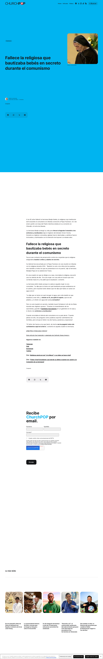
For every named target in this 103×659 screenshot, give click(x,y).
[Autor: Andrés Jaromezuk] (6, 99)
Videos (71, 3)
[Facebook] (76, 3)
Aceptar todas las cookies (92, 656)
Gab (27, 346)
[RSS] (86, 3)
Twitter (28, 351)
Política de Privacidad (51, 657)
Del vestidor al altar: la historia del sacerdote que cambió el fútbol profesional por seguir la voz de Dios (88, 627)
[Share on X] (19, 115)
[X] (78, 3)
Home (59, 3)
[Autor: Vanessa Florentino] (82, 611)
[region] (51, 656)
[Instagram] (81, 3)
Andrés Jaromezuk (13, 98)
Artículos (65, 3)
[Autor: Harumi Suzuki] (7, 611)
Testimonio (8, 41)
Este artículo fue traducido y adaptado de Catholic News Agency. (47, 335)
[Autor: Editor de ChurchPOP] (45, 611)
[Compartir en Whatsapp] (13, 115)
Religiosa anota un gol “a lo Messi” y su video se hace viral (50, 355)
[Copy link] (25, 115)
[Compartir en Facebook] (8, 115)
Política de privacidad (46, 444)
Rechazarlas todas (78, 656)
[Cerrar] (100, 656)
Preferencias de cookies (65, 656)
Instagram (29, 348)
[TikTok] (83, 3)
